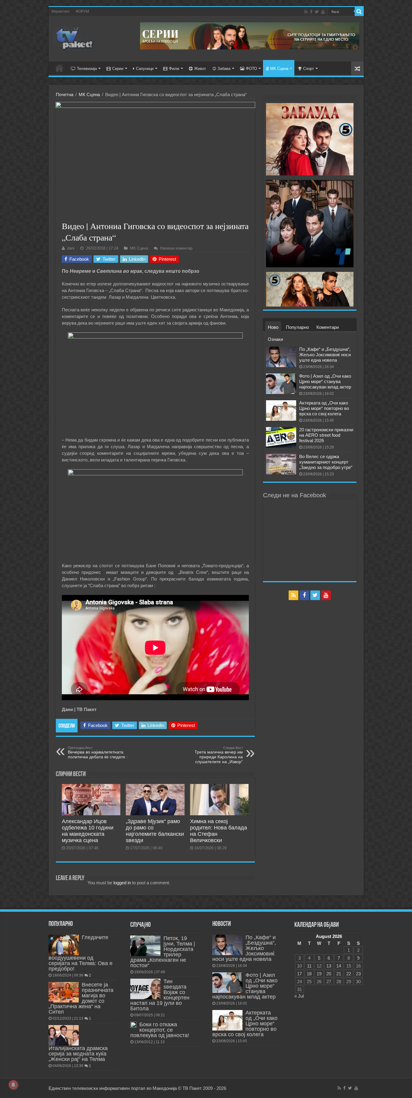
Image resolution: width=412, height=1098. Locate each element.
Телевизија (87, 68)
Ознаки (275, 339)
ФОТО (251, 68)
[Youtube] (323, 11)
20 (328, 973)
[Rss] (306, 11)
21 (338, 973)
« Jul (299, 996)
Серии (117, 68)
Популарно (297, 327)
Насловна (59, 67)
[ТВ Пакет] (74, 37)
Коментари (327, 327)
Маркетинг (61, 11)
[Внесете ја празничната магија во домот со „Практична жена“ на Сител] (64, 992)
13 (328, 965)
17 (299, 973)
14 (338, 965)
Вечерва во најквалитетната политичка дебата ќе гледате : (98, 752)
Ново (273, 327)
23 (358, 973)
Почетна (64, 94)
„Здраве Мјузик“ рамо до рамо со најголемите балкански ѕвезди (155, 830)
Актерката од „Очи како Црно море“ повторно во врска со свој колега (324, 408)
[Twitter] (316, 11)
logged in (122, 882)
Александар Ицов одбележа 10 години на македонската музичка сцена (87, 830)
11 (309, 965)
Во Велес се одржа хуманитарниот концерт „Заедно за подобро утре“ (325, 462)
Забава (223, 68)
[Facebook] (311, 11)
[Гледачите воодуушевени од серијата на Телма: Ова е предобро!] (64, 945)
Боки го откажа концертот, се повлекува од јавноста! (159, 1029)
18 (309, 973)
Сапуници (145, 68)
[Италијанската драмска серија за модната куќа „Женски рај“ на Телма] (64, 1035)
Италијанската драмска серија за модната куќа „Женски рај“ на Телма (78, 1053)
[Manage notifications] (13, 1085)
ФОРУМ (82, 11)
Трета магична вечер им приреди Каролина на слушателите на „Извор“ (219, 755)
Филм (174, 68)
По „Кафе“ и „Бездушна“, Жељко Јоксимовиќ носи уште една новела (325, 355)
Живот (200, 68)
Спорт (308, 68)
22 (348, 973)
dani (70, 248)
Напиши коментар (176, 248)
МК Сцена (279, 68)
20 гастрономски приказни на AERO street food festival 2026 (326, 435)
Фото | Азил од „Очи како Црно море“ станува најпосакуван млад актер (325, 381)
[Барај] (359, 11)
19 (319, 973)
